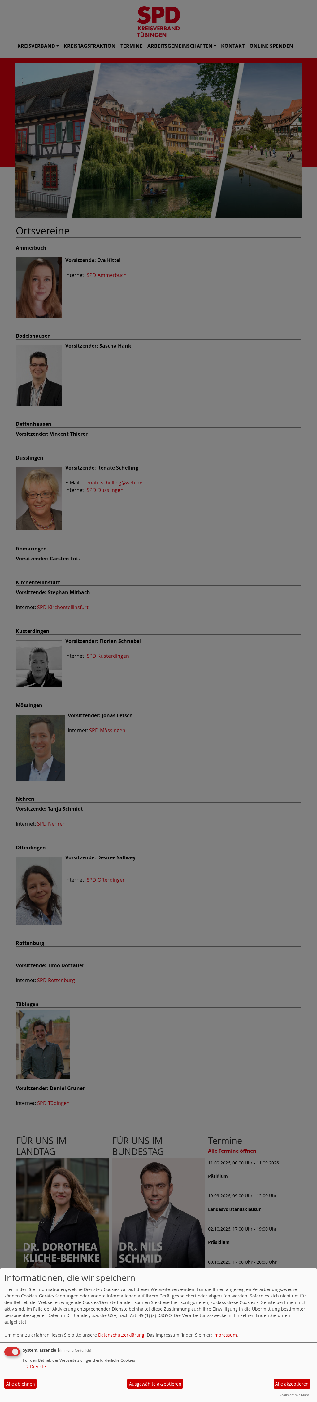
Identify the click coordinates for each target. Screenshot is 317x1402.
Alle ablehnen (20, 1384)
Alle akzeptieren (292, 1384)
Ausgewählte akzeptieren (155, 1384)
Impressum (225, 1335)
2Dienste (34, 1366)
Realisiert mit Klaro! (294, 1394)
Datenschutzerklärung (121, 1335)
